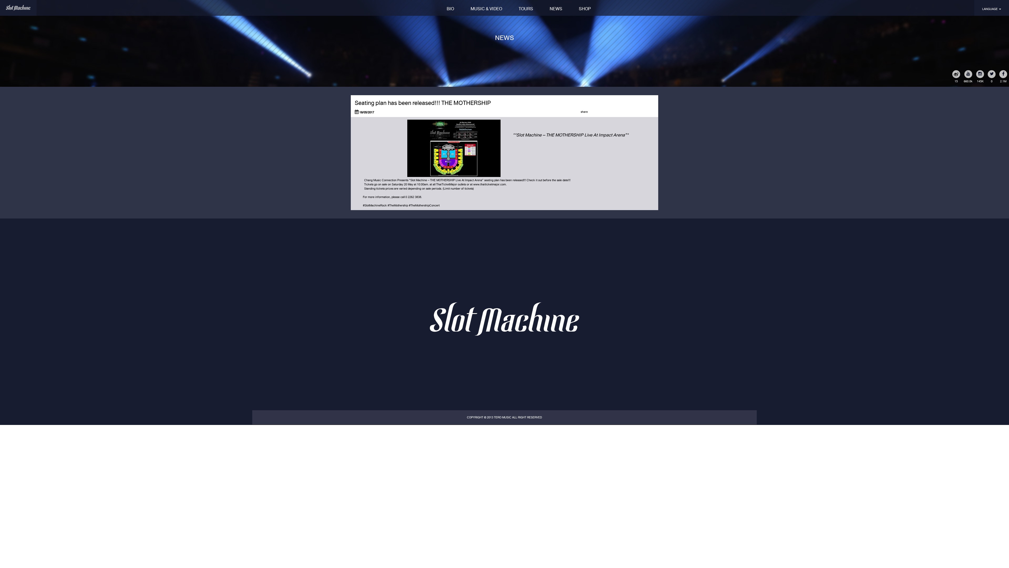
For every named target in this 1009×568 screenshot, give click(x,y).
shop (585, 8)
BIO (450, 8)
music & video (486, 8)
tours (526, 8)
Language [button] (990, 9)
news (556, 8)
